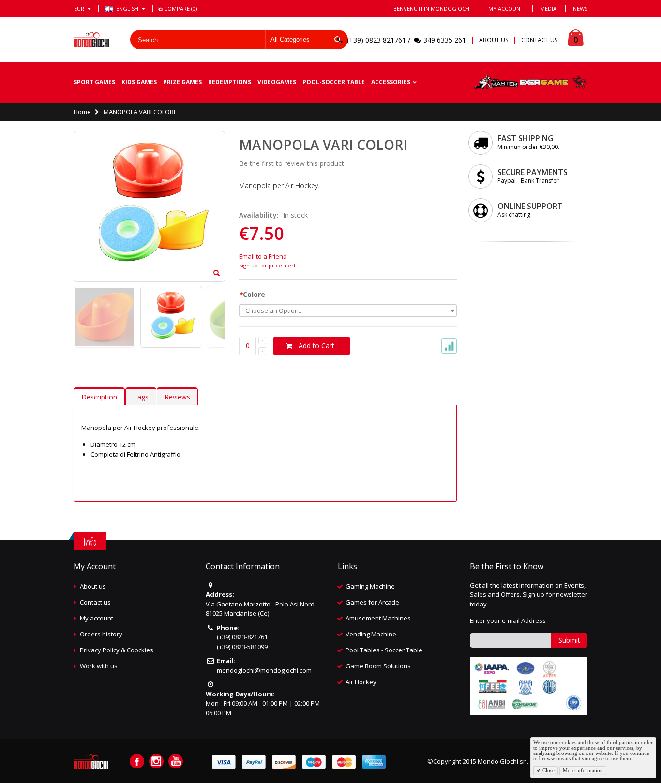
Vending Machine (371, 634)
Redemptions (229, 82)
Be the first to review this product (291, 163)
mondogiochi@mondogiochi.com (264, 670)
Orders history (101, 634)
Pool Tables (363, 650)
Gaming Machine (370, 586)
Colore (252, 294)
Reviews (177, 396)
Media (548, 8)
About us (93, 586)
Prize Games (182, 82)
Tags (141, 396)
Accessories (390, 82)
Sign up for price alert (267, 265)
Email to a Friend (263, 256)
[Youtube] (175, 761)
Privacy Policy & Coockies (116, 650)
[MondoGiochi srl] (91, 39)
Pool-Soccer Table (333, 82)
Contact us (95, 602)
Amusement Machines (378, 618)
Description (99, 396)
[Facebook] (137, 761)
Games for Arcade (372, 602)
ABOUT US (493, 40)
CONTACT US (539, 40)
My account (96, 618)
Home (82, 111)
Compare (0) (180, 8)
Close (548, 770)
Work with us (99, 666)
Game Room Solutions (378, 666)
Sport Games (94, 82)
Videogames (276, 82)
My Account (506, 8)
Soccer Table (403, 650)
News (580, 8)
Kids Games (139, 82)
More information (583, 770)
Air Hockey (361, 682)
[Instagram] (156, 761)
